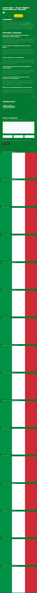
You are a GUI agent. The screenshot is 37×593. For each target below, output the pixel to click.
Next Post (33, 96)
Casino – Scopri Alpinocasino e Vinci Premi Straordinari (9, 106)
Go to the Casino (18, 15)
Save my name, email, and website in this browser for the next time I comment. (18, 140)
